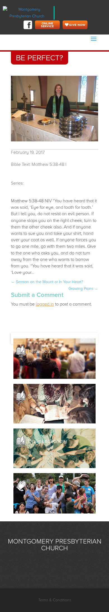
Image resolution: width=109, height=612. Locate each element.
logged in (45, 304)
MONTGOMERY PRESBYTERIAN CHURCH (54, 544)
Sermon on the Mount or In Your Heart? (47, 281)
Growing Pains (83, 288)
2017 (29, 183)
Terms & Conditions (54, 600)
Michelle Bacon (26, 171)
